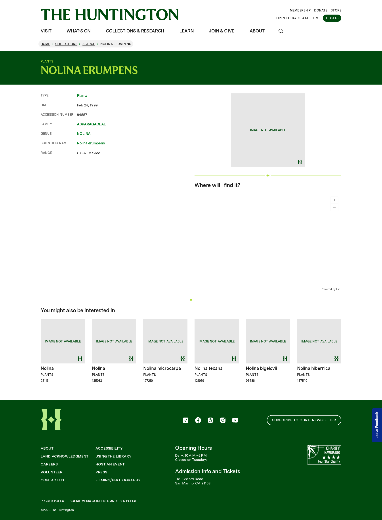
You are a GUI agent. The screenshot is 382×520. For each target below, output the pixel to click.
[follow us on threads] (210, 421)
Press (101, 472)
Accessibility (109, 448)
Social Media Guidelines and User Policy (103, 501)
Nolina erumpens (91, 143)
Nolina (47, 368)
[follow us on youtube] (235, 421)
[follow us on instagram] (222, 421)
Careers (49, 464)
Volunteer (51, 472)
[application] (268, 242)
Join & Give (221, 31)
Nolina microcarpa (162, 368)
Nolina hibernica (313, 368)
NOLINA (84, 134)
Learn (187, 31)
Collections (66, 43)
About (257, 31)
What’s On (79, 31)
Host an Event (110, 464)
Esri (338, 289)
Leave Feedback (377, 425)
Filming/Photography (118, 480)
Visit (46, 31)
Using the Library (114, 456)
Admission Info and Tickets (207, 471)
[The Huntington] (109, 14)
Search (88, 43)
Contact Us (52, 480)
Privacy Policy (52, 501)
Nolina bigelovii (261, 368)
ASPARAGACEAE (91, 124)
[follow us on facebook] (198, 421)
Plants (82, 95)
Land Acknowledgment (64, 456)
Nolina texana (208, 368)
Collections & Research (135, 31)
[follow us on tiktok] (185, 421)
